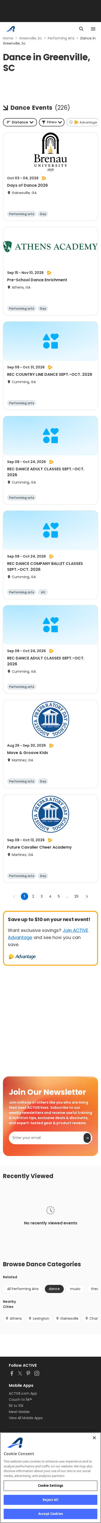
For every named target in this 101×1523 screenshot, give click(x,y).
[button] (51, 122)
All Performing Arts (22, 1288)
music (75, 1288)
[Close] (94, 1437)
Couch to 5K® (20, 1399)
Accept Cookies (50, 1513)
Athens (16, 1318)
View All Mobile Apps (26, 1417)
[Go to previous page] (14, 896)
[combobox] (20, 122)
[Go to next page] (86, 896)
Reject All (50, 1500)
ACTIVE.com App (23, 1393)
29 (76, 896)
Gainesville (69, 1318)
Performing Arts (61, 38)
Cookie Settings (50, 1485)
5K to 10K (16, 1405)
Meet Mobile (19, 1411)
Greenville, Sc (30, 38)
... (67, 896)
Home (8, 38)
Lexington (41, 1318)
